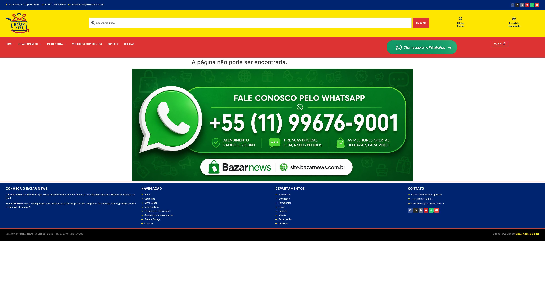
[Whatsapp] (532, 5)
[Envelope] (537, 5)
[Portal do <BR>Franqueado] (514, 18)
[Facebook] (512, 5)
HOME (9, 44)
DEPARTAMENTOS (28, 44)
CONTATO (113, 44)
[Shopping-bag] (522, 5)
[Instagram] (517, 5)
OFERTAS (129, 44)
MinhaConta (460, 24)
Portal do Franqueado (514, 24)
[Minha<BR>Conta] (460, 18)
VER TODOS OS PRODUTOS (87, 44)
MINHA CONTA (55, 44)
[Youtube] (527, 5)
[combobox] (250, 23)
